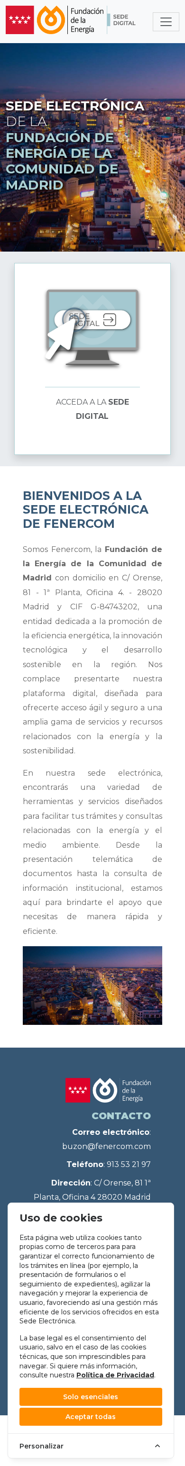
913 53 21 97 (129, 1164)
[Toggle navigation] (166, 21)
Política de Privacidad (115, 1375)
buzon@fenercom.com (106, 1146)
